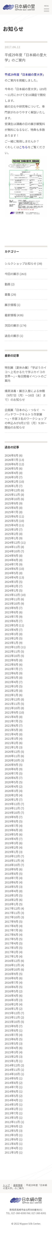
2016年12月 (12, 960)
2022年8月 (11, 664)
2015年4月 (11, 1047)
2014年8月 (11, 1082)
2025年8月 (11, 507)
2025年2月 (11, 533)
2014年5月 (11, 1095)
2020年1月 (11, 799)
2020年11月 (12, 756)
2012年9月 (11, 1126)
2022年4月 (11, 681)
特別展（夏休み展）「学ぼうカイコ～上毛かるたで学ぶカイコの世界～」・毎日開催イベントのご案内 (26, 374)
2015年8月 (11, 1030)
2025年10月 (12, 498)
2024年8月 (11, 559)
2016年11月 (12, 965)
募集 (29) (10, 294)
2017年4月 (11, 943)
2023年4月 (11, 629)
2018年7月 (11, 877)
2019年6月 (11, 830)
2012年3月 (11, 1135)
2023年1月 (11, 642)
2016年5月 (11, 991)
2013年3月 (11, 1117)
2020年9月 (11, 764)
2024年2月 (11, 586)
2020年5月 (11, 782)
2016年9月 (11, 973)
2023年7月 (11, 616)
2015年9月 (11, 1026)
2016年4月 (11, 995)
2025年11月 (12, 494)
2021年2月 (11, 742)
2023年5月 (11, 625)
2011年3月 (11, 1152)
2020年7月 (11, 773)
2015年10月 (12, 1021)
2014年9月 (11, 1078)
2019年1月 (11, 851)
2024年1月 (11, 590)
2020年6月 (11, 777)
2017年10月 (12, 917)
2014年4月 (11, 1100)
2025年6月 (11, 516)
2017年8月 (11, 925)
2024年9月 (11, 555)
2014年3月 (11, 1104)
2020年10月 (12, 760)
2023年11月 (12, 599)
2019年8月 (11, 821)
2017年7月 (11, 930)
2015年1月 (11, 1060)
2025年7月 (11, 512)
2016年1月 (11, 1008)
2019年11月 (12, 808)
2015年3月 (11, 1052)
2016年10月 (12, 969)
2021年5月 (11, 729)
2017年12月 (12, 908)
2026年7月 (11, 459)
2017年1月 (11, 956)
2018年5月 (11, 886)
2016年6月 (11, 986)
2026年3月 (11, 477)
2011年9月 (11, 1139)
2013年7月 (11, 1113)
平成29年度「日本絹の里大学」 (25, 74)
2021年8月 (11, 716)
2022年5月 (11, 677)
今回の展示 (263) (15, 274)
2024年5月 (11, 573)
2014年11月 (12, 1069)
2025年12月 (12, 490)
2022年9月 (11, 660)
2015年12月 (12, 1013)
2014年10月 (12, 1074)
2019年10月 (12, 812)
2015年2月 (11, 1056)
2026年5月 (11, 468)
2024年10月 (12, 551)
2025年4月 (11, 525)
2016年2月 (11, 1004)
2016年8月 (11, 978)
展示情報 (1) (12, 305)
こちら (23, 147)
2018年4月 (11, 891)
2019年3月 (11, 843)
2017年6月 (11, 934)
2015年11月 (12, 1017)
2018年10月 (12, 864)
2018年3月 (11, 895)
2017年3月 (11, 947)
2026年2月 (11, 481)
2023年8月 (11, 612)
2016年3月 (11, 999)
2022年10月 (12, 655)
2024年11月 (12, 546)
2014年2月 (11, 1108)
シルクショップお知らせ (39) (23, 263)
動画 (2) (10, 284)
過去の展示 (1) (14, 336)
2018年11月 (12, 860)
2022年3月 (11, 686)
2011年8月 (11, 1143)
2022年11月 (12, 651)
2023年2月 (11, 638)
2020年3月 (11, 790)
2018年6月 (11, 882)
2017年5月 (11, 938)
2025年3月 (11, 529)
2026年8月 (11, 455)
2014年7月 (11, 1087)
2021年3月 (11, 738)
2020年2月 (11, 795)
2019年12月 (12, 803)
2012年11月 (12, 1121)
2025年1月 (11, 538)
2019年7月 (11, 825)
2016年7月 (11, 982)
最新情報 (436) (14, 315)
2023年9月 (11, 607)
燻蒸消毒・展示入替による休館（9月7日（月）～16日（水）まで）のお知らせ (25, 395)
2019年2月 (11, 847)
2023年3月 (11, 634)
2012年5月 (11, 1130)
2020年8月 (11, 769)
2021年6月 (11, 725)
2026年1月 (11, 485)
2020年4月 (11, 786)
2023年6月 (11, 620)
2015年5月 (11, 1043)
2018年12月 (12, 856)
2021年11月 (12, 703)
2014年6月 (11, 1091)
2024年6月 (11, 568)
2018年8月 (11, 873)
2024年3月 (11, 581)
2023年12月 (12, 594)
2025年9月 (11, 503)
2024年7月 (11, 564)
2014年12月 (12, 1065)
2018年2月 (11, 899)
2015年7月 (11, 1034)
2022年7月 (11, 668)
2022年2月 (11, 690)
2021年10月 (12, 708)
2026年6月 (11, 464)
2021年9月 (11, 712)
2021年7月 (11, 721)
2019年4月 (11, 838)
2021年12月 (12, 699)
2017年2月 (11, 952)
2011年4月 (11, 1148)
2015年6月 (11, 1039)
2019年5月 (11, 834)
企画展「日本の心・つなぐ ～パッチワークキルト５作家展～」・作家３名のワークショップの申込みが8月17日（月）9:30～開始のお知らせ (26, 418)
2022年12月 (12, 647)
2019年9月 (11, 817)
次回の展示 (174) (15, 325)
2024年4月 (11, 577)
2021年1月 (11, 747)
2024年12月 (12, 542)
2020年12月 (12, 751)
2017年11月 (12, 912)
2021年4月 (11, 734)
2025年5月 (11, 520)
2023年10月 (12, 603)
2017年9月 (11, 921)
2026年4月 (11, 472)
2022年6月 (11, 673)
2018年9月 (11, 869)
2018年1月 (11, 904)
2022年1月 (11, 695)
